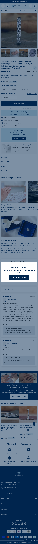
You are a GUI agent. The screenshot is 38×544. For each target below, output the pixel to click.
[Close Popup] (35, 264)
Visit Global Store (19, 277)
